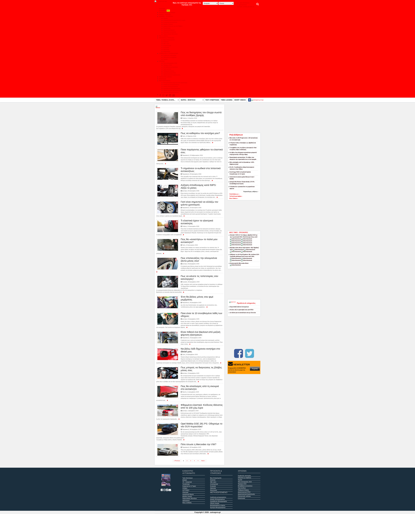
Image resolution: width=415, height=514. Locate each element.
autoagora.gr (215, 512)
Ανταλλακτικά (167, 45)
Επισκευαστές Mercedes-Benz (239, 263)
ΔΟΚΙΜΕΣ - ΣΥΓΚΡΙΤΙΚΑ (166, 16)
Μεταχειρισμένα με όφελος (217, 505)
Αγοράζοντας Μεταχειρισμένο (171, 88)
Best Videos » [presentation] (233, 198)
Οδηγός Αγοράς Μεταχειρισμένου (173, 90)
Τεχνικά (165, 59)
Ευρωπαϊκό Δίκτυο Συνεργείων (239, 307)
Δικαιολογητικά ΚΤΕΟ (169, 73)
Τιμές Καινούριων (187, 478)
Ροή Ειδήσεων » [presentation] (234, 194)
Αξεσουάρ (166, 49)
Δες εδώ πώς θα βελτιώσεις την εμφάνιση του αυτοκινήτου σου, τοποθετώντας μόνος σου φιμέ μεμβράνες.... (199, 301)
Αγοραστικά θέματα (169, 30)
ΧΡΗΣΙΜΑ (162, 61)
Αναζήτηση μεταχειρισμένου (171, 84)
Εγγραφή (255, 368)
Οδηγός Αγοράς (214, 503)
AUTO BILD (185, 490)
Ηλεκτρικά (185, 492)
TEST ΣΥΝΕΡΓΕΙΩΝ (212, 100)
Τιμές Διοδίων (167, 69)
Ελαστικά (166, 42)
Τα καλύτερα (166, 28)
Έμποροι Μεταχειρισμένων (171, 92)
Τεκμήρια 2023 (242, 484)
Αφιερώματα (186, 500)
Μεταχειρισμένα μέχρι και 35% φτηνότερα (175, 82)
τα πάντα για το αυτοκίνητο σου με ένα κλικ (243, 312)
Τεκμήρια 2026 (167, 65)
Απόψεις (184, 488)
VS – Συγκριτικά (187, 482)
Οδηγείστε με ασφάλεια (169, 57)
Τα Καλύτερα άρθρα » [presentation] (235, 196)
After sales (166, 43)
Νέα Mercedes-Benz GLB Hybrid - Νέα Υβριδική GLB (244, 248)
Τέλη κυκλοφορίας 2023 (245, 482)
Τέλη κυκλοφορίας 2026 (170, 63)
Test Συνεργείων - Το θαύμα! (167, 12)
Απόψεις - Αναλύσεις (165, 14)
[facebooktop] (249, 100)
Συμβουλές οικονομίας (169, 55)
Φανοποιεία (166, 51)
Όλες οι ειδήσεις (163, 36)
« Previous (177, 460)
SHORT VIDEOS (240, 100)
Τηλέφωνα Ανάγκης (168, 71)
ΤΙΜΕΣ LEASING (226, 100)
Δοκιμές (165, 18)
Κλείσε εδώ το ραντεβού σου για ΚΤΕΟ (241, 309)
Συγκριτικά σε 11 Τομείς (189, 486)
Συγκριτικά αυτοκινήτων (170, 22)
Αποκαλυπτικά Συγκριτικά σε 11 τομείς (174, 20)
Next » (203, 460)
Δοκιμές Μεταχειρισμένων (170, 86)
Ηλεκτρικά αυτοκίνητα (169, 32)
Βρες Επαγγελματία (169, 40)
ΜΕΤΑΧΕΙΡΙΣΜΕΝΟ (164, 81)
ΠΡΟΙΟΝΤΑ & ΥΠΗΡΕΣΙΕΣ (166, 38)
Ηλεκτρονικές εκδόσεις (165, 77)
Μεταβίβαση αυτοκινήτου (170, 67)
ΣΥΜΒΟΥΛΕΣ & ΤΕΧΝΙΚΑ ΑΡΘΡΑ (168, 53)
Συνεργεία (166, 47)
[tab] (244, 194)
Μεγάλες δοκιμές (168, 24)
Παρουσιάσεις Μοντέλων (170, 34)
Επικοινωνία (162, 79)
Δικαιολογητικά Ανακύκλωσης (171, 75)
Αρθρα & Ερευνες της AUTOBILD (173, 26)
